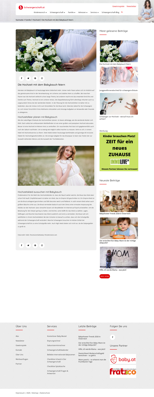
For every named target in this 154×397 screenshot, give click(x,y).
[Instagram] (42, 78)
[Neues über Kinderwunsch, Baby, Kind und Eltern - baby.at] (123, 363)
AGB (28, 393)
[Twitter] (28, 78)
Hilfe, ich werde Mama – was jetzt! (113, 270)
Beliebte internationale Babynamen (61, 354)
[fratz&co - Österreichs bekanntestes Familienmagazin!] (123, 377)
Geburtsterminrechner (56, 345)
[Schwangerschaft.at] (32, 6)
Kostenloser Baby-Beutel (57, 336)
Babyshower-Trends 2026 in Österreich (115, 213)
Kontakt (19, 350)
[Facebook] (21, 78)
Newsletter (131, 6)
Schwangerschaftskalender (57, 350)
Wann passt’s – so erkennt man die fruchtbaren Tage (92, 360)
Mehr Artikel (104, 276)
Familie (28, 20)
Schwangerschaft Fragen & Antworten (57, 372)
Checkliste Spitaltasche (56, 366)
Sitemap (35, 393)
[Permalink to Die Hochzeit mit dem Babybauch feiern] (56, 71)
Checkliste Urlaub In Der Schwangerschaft (56, 360)
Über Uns (19, 354)
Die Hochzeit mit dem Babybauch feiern (57, 20)
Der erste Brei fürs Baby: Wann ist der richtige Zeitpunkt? (118, 242)
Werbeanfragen (22, 359)
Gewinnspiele (118, 6)
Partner (19, 364)
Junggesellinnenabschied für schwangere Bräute (119, 90)
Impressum (20, 393)
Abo (17, 336)
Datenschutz (45, 393)
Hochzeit (36, 20)
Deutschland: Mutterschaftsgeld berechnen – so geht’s (91, 354)
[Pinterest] (35, 78)
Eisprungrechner (53, 341)
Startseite (19, 20)
